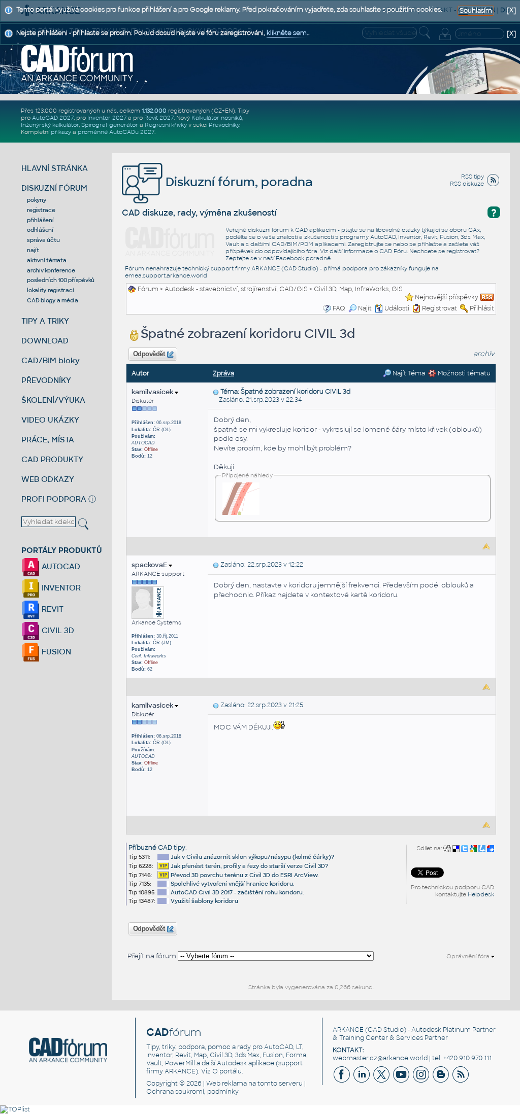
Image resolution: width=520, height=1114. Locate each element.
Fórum (148, 289)
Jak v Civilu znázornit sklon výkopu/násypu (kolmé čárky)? (252, 856)
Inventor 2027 (106, 117)
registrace (41, 210)
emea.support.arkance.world (166, 275)
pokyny (36, 199)
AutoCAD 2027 (53, 117)
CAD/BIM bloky (50, 360)
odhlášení (40, 229)
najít (33, 250)
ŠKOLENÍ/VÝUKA (53, 400)
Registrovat (439, 308)
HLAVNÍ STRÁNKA (54, 168)
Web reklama (226, 1084)
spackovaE (150, 565)
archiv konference (51, 270)
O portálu (227, 1071)
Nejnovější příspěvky (446, 297)
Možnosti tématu (463, 373)
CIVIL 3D (57, 630)
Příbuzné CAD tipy (156, 848)
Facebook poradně (303, 258)
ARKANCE (348, 1030)
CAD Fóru (393, 251)
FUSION (55, 651)
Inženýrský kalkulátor (50, 124)
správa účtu (43, 239)
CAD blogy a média (52, 300)
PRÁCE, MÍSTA (47, 439)
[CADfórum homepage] (77, 63)
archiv (484, 354)
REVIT (51, 609)
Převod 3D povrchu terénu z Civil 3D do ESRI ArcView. (245, 875)
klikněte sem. (287, 33)
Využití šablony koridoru (204, 900)
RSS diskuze (467, 183)
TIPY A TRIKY (45, 321)
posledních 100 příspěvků (60, 280)
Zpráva (223, 373)
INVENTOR (60, 588)
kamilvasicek (153, 392)
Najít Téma (408, 373)
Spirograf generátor (109, 124)
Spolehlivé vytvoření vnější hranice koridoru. (233, 883)
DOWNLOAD (45, 340)
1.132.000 (154, 110)
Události (396, 308)
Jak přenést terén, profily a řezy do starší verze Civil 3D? (249, 865)
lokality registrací (50, 290)
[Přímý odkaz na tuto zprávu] (216, 392)
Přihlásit (482, 308)
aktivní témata (47, 260)
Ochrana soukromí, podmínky (192, 1092)
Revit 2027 (159, 117)
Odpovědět (149, 354)
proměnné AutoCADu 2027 (116, 131)
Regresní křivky (166, 124)
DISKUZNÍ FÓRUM (54, 188)
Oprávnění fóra (468, 956)
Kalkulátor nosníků (216, 117)
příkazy (61, 131)
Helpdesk (481, 894)
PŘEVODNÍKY (46, 380)
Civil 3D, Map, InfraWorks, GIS (358, 289)
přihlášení (40, 220)
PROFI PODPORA (53, 499)
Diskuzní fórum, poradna (237, 182)
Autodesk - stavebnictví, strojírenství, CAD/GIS (236, 289)
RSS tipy (472, 176)
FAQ (339, 308)
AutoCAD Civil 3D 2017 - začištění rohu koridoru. (237, 892)
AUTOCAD (60, 566)
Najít (365, 308)
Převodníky (224, 124)
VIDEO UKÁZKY (50, 420)
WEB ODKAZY (47, 479)
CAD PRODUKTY (52, 459)
